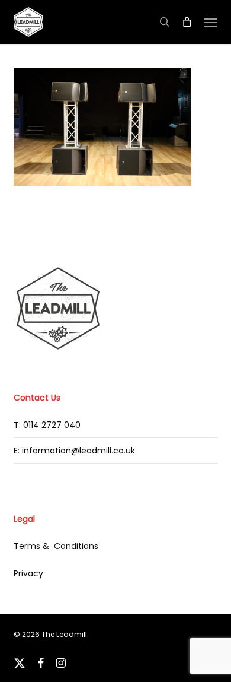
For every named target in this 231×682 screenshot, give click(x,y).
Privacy (28, 573)
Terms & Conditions (56, 546)
